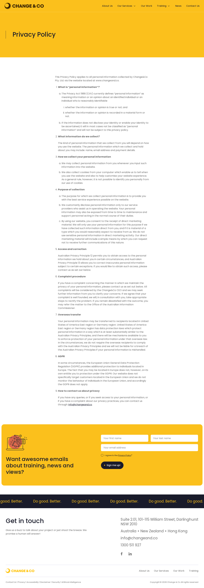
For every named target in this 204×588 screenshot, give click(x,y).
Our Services (124, 6)
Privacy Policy (124, 455)
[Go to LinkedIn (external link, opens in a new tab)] (130, 554)
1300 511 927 (131, 545)
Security (56, 582)
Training (161, 6)
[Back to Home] (24, 6)
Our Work (146, 6)
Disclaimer (45, 582)
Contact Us (193, 6)
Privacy (21, 582)
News (178, 6)
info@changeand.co (80, 404)
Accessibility (33, 582)
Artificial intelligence (71, 582)
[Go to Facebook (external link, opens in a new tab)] (122, 554)
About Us (107, 6)
